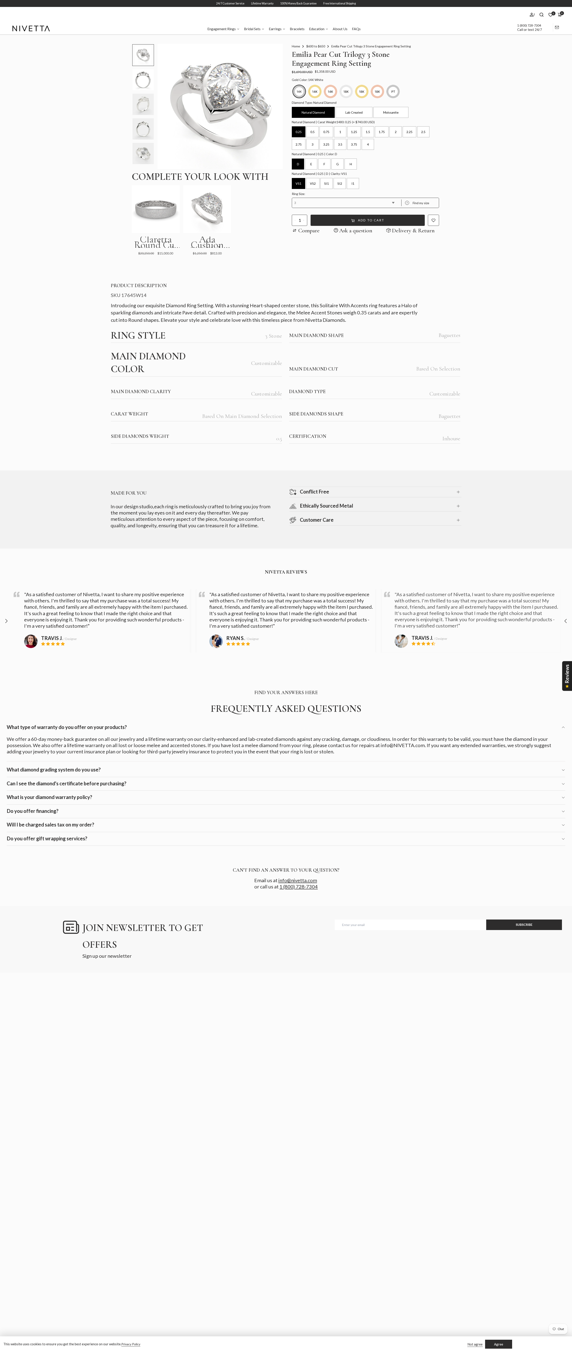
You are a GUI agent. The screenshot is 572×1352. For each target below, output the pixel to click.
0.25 (299, 132)
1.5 (368, 132)
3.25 (326, 144)
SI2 (339, 183)
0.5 (312, 132)
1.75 (382, 132)
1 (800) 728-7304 (529, 25)
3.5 (340, 144)
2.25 (409, 132)
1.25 (354, 132)
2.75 (299, 144)
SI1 (326, 183)
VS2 (313, 183)
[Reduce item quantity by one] (295, 220)
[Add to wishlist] (433, 220)
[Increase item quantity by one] (304, 220)
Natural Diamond (313, 112)
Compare (309, 230)
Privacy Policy (130, 1344)
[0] (550, 15)
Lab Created (354, 112)
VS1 (298, 183)
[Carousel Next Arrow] (566, 621)
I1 (352, 183)
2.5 (423, 132)
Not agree (475, 1344)
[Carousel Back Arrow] (6, 621)
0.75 (326, 132)
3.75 (354, 144)
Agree (498, 1344)
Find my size (417, 203)
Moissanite (391, 112)
